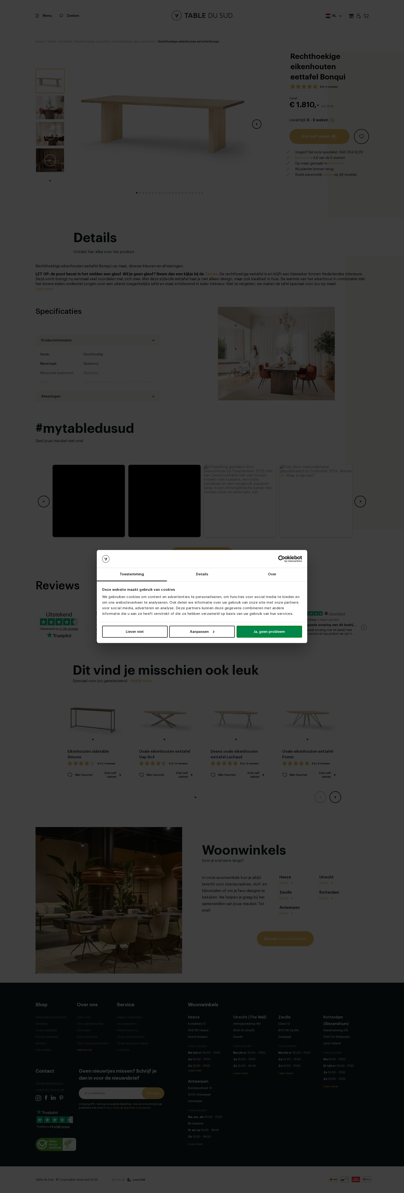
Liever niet (135, 631)
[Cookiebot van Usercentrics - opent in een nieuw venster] (281, 558)
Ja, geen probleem (269, 631)
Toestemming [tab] (132, 574)
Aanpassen (199, 631)
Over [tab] (272, 574)
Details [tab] (202, 574)
